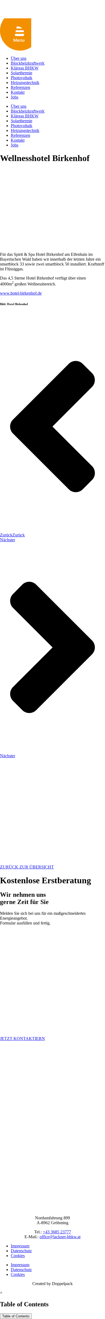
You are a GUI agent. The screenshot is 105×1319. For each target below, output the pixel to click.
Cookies (18, 1255)
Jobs (14, 97)
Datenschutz (21, 1250)
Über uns (18, 58)
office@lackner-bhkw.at (60, 1236)
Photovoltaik (21, 77)
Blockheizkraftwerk (27, 63)
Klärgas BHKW (24, 68)
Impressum (20, 1246)
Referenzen (20, 87)
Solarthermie (21, 73)
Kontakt (17, 92)
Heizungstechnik (25, 82)
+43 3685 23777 (57, 1232)
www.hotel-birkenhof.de (21, 293)
